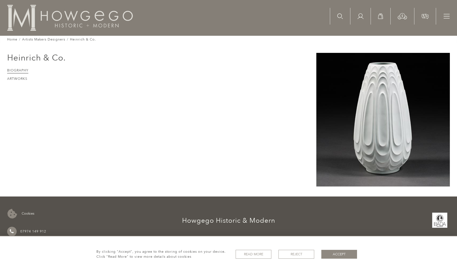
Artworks (17, 78)
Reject (296, 254)
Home (12, 39)
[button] (402, 16)
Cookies (27, 213)
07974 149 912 (33, 231)
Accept (339, 254)
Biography (17, 70)
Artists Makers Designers (43, 39)
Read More (253, 254)
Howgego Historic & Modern (228, 220)
